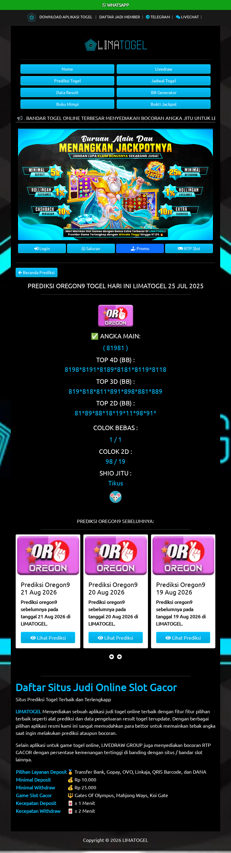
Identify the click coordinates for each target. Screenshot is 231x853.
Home (67, 69)
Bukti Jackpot (164, 104)
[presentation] (111, 656)
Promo (142, 248)
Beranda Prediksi (38, 272)
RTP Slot (191, 248)
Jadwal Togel (163, 80)
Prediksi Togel (67, 80)
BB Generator (164, 92)
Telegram (159, 16)
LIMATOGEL (28, 711)
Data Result (67, 92)
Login (44, 248)
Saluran (92, 248)
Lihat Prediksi (51, 637)
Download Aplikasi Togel (65, 16)
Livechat (189, 16)
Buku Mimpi (67, 104)
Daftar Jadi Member (119, 16)
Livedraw (163, 69)
